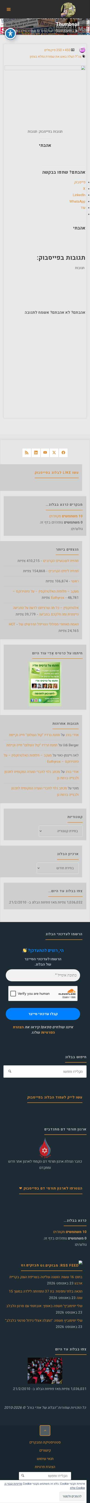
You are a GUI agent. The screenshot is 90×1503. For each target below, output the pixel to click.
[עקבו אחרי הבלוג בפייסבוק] (63, 453)
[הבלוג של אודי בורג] (68, 9)
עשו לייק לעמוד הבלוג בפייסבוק (54, 1097)
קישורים (45, 1450)
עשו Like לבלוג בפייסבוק (57, 472)
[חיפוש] (9, 1071)
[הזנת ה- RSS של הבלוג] (26, 453)
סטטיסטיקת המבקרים (45, 1442)
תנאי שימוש (45, 1458)
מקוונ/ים (66, 516)
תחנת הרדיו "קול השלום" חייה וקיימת (34, 734)
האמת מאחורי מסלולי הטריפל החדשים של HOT (44, 624)
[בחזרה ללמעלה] (45, 1430)
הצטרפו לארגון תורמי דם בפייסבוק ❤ (50, 1188)
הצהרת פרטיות (45, 1466)
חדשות (68, 31)
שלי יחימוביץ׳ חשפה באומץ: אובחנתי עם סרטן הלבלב (44, 1305)
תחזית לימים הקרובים (63, 571)
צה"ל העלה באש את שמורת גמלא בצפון (37, 31)
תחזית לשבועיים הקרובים (61, 560)
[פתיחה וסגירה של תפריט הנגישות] (10, 33)
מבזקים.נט (30, 1265)
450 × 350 (63, 50)
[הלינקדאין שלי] (36, 453)
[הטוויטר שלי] (54, 453)
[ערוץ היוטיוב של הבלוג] (45, 453)
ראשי (75, 581)
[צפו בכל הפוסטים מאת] (77, 50)
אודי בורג (72, 734)
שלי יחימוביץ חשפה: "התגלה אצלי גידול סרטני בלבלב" (43, 1320)
